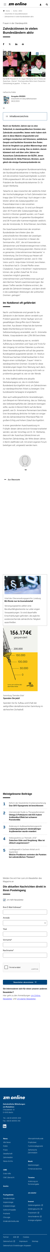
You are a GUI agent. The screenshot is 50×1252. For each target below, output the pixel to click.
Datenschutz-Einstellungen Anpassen (17, 1245)
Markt (30, 1161)
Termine (31, 1177)
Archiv (5, 1186)
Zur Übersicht (13, 480)
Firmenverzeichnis (35, 1169)
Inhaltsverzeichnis (19, 116)
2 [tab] (42, 53)
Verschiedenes (33, 1216)
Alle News (7, 1142)
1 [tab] (37, 53)
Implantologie (8, 1202)
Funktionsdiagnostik (35, 1146)
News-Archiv (8, 1161)
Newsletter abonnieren (23, 982)
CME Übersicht (8, 1177)
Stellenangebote (34, 1205)
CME (5, 1170)
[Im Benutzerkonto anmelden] (41, 5)
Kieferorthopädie (9, 1210)
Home (8, 11)
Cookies (26, 1237)
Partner (6, 1237)
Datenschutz (8, 1241)
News (5, 1139)
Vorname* (7, 940)
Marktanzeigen (33, 1165)
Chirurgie (6, 1217)
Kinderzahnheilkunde (11, 1221)
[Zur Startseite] (17, 4)
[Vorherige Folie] (4, 53)
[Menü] (5, 4)
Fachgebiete (8, 1195)
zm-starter (32, 1193)
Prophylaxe (32, 1142)
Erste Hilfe (7, 1173)
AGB (14, 1237)
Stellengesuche (34, 1209)
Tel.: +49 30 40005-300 (12, 1118)
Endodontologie (9, 1206)
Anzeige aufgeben (35, 1220)
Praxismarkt (32, 1213)
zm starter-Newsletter (26, 999)
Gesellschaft (7, 1153)
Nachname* (8, 950)
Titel (5, 929)
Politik (5, 1146)
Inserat (31, 1201)
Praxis (5, 1150)
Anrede (6, 918)
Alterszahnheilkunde (35, 1138)
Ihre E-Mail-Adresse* (12, 907)
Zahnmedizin (8, 1157)
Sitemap (35, 1241)
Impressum (23, 1241)
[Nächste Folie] (9, 53)
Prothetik (6, 1213)
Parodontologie (9, 1198)
